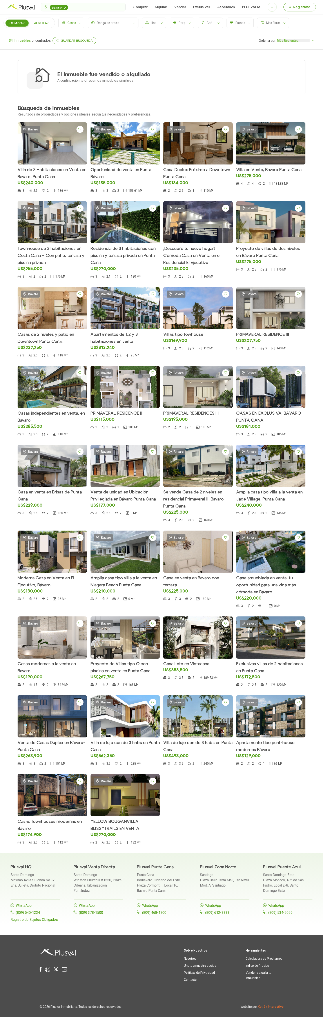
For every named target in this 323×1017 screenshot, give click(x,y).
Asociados (226, 7)
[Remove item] (65, 7)
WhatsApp (24, 905)
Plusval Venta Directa (94, 866)
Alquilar (160, 7)
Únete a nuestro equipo (200, 965)
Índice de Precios (257, 965)
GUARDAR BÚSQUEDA (77, 41)
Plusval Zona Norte (218, 866)
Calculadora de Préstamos (264, 958)
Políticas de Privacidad (199, 972)
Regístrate (301, 7)
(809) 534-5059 (280, 912)
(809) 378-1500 (91, 912)
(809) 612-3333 (217, 912)
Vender (180, 7)
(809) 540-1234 (28, 912)
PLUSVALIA (251, 7)
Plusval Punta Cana (155, 866)
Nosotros (190, 958)
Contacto (190, 979)
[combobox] (83, 7)
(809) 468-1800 (154, 912)
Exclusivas (201, 7)
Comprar (140, 7)
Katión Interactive (270, 1006)
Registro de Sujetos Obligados (34, 920)
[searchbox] (70, 7)
